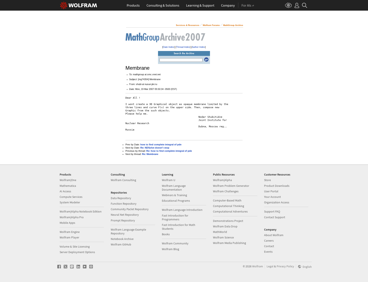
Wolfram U (168, 180)
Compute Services (71, 197)
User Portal (271, 191)
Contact (269, 246)
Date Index (168, 47)
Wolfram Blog (170, 249)
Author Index (198, 47)
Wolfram (257, 266)
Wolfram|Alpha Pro (72, 217)
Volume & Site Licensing (75, 246)
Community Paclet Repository (130, 209)
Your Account (272, 197)
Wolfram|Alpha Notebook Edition (81, 211)
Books (166, 234)
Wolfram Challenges (226, 191)
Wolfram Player (69, 237)
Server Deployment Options (77, 252)
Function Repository (124, 203)
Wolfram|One (68, 180)
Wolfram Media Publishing (229, 243)
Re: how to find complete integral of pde (169, 151)
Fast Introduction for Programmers (175, 217)
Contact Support (274, 217)
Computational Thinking (228, 206)
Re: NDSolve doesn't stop (154, 147)
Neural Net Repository (125, 215)
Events (268, 252)
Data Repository (121, 198)
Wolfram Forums (211, 25)
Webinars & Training (174, 195)
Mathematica (68, 186)
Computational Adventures (230, 211)
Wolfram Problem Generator (231, 186)
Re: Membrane (150, 154)
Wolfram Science (223, 237)
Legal (270, 266)
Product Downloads (276, 186)
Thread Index (183, 47)
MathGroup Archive (233, 25)
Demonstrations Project (228, 221)
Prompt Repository (123, 220)
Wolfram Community (175, 243)
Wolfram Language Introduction (182, 210)
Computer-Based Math (227, 200)
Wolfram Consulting (123, 180)
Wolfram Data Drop (225, 226)
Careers (269, 240)
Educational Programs (176, 201)
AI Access (65, 191)
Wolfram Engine (70, 232)
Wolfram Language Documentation (174, 187)
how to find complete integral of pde (160, 144)
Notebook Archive (122, 239)
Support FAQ (272, 211)
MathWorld (220, 232)
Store (267, 180)
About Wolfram (273, 235)
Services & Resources (187, 25)
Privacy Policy (285, 266)
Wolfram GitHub (121, 244)
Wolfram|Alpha (222, 180)
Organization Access (276, 202)
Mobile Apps (67, 223)
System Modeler (70, 202)
